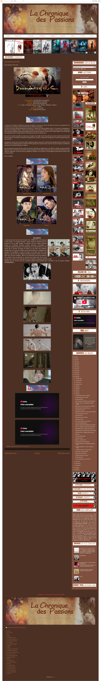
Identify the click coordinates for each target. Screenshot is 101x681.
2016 (75, 376)
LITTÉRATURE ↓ (30, 36)
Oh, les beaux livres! (11, 668)
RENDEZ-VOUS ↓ (18, 36)
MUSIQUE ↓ (52, 36)
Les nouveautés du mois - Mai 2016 (82, 395)
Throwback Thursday (88, 526)
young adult (76, 540)
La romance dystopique (12, 640)
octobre (77, 382)
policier (86, 534)
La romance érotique (11, 671)
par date (84, 68)
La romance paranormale (12, 648)
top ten (93, 536)
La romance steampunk (12, 644)
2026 (75, 357)
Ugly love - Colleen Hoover (80, 439)
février (77, 463)
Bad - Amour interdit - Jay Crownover (83, 421)
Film (76, 518)
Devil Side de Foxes (79, 419)
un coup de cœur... (25, 446)
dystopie (79, 530)
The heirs (77, 434)
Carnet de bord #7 (79, 415)
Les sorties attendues (91, 522)
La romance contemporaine (13, 652)
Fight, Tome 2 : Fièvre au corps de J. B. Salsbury (85, 406)
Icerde (81, 576)
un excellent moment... (82, 538)
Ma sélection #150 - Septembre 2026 (87, 548)
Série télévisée (17, 446)
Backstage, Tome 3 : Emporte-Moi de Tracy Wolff (85, 430)
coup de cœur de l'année (81, 529)
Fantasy (94, 516)
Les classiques (10, 642)
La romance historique (11, 662)
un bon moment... (77, 537)
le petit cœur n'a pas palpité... (85, 533)
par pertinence (77, 68)
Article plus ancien (64, 453)
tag (89, 536)
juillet (77, 388)
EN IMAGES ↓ (63, 36)
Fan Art (88, 516)
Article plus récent (10, 453)
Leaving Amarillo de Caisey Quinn (82, 441)
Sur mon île (91, 525)
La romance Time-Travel (12, 639)
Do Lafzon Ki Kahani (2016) (81, 423)
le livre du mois (86, 530)
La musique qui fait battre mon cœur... (82, 520)
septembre (78, 384)
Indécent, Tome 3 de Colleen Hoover (82, 408)
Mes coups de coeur (11, 653)
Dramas (8, 658)
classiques (79, 528)
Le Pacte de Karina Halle (80, 436)
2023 (75, 363)
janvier (77, 465)
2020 (75, 368)
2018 (75, 372)
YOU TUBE (82, 36)
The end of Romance (11, 666)
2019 (75, 370)
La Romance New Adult (12, 650)
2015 (75, 467)
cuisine (91, 529)
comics (84, 528)
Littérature (78, 524)
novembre (78, 380)
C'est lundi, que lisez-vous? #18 (81, 397)
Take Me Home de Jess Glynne (81, 417)
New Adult (78, 525)
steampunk (85, 536)
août (77, 386)
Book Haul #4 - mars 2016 (80, 453)
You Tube (9, 635)
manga (74, 534)
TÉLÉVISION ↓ (42, 36)
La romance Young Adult (12, 655)
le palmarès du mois (82, 531)
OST (85, 525)
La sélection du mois (11, 637)
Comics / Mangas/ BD (11, 670)
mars (77, 461)
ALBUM (8, 673)
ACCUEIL (8, 36)
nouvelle (79, 534)
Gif (81, 518)
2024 (75, 361)
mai (76, 392)
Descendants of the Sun (80, 409)
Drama (11, 446)
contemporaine (92, 528)
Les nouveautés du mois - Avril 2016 (82, 459)
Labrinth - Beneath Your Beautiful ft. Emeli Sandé (85, 424)
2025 (75, 359)
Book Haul (90, 514)
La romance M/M (10, 665)
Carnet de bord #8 (79, 399)
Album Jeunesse (76, 514)
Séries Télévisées (10, 660)
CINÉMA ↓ (73, 36)
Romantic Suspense (11, 657)
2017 (75, 374)
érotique (84, 540)
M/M (89, 523)
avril (77, 393)
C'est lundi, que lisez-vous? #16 (81, 455)
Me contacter (9, 632)
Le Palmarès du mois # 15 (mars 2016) (83, 449)
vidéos (93, 538)
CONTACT (92, 36)
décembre (78, 378)
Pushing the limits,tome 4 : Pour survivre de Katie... (85, 411)
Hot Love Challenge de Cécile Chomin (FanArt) (85, 426)
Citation (91, 515)
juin (76, 390)
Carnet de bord (83, 515)
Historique (87, 518)
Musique (94, 523)
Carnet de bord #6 (79, 438)
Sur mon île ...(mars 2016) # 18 (81, 451)
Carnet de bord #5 (79, 457)
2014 (75, 469)
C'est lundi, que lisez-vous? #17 (81, 413)
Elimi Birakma (83, 555)
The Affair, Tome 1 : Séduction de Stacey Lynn (84, 432)
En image (81, 516)
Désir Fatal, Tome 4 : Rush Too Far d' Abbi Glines (85, 401)
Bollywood (84, 514)
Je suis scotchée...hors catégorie (87, 519)
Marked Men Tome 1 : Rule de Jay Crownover (84, 428)
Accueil (37, 453)
